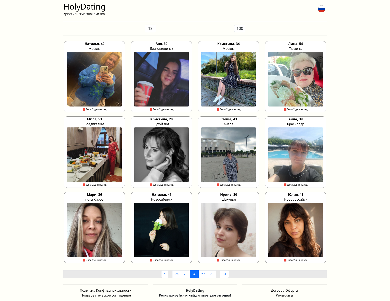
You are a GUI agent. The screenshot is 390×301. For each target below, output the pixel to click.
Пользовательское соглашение (106, 295)
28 (211, 274)
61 (224, 274)
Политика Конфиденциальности (105, 290)
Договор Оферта (284, 290)
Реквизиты (284, 295)
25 (185, 274)
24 (177, 274)
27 (203, 274)
